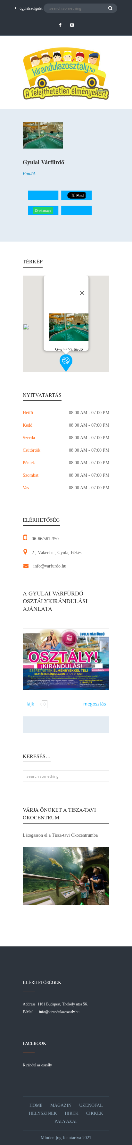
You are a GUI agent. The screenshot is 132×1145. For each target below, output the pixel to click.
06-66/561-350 (45, 538)
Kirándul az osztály (37, 1065)
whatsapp (45, 210)
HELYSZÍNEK (43, 1113)
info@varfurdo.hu (49, 566)
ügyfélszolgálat (31, 8)
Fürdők (29, 173)
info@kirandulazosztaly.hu (59, 1012)
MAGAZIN (60, 1105)
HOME (36, 1105)
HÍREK (71, 1113)
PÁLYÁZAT (66, 1121)
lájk (30, 704)
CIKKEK (94, 1113)
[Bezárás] (82, 293)
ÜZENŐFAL (91, 1105)
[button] (66, 363)
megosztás (94, 704)
